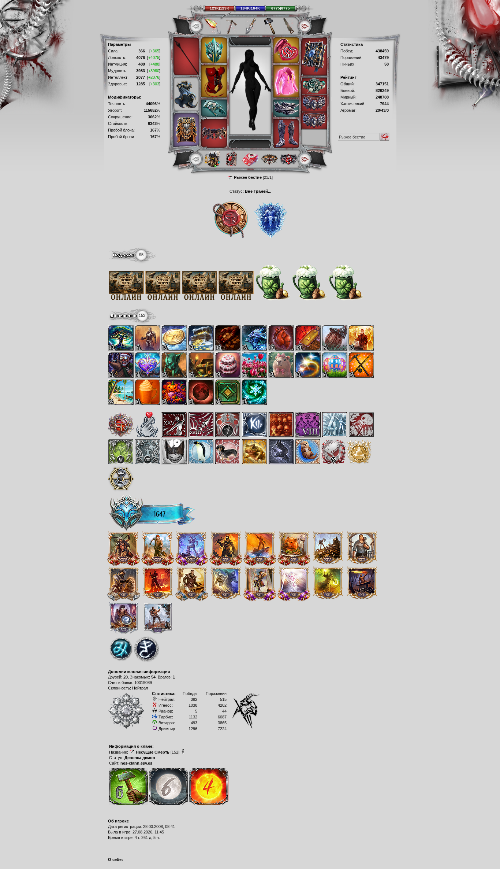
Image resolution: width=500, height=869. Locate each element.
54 (153, 677)
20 (125, 677)
